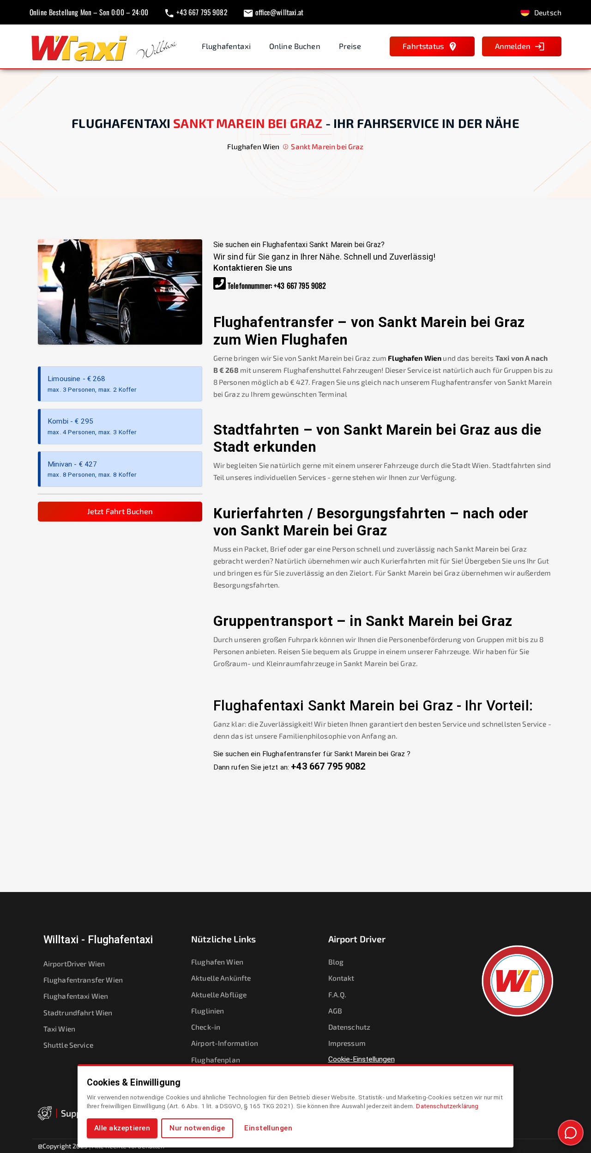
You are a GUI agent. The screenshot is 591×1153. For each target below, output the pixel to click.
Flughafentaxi (226, 46)
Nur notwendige (197, 1128)
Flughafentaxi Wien (76, 995)
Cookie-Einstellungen (361, 1059)
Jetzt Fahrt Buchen (120, 511)
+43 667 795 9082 (300, 285)
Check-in (205, 1026)
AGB (335, 1010)
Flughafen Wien (414, 357)
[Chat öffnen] (571, 1133)
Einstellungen (268, 1128)
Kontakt (341, 977)
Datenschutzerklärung (447, 1106)
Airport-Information (224, 1042)
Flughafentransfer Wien (83, 979)
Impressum (347, 1042)
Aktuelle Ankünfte (221, 977)
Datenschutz (349, 1026)
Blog (336, 961)
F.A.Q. (337, 994)
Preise (350, 46)
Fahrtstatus (423, 46)
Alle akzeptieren (122, 1128)
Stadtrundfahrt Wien (78, 1012)
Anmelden (513, 46)
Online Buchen (294, 46)
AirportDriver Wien (74, 963)
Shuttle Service (68, 1044)
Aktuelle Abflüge (219, 994)
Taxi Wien (59, 1028)
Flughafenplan (215, 1059)
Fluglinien (207, 1010)
